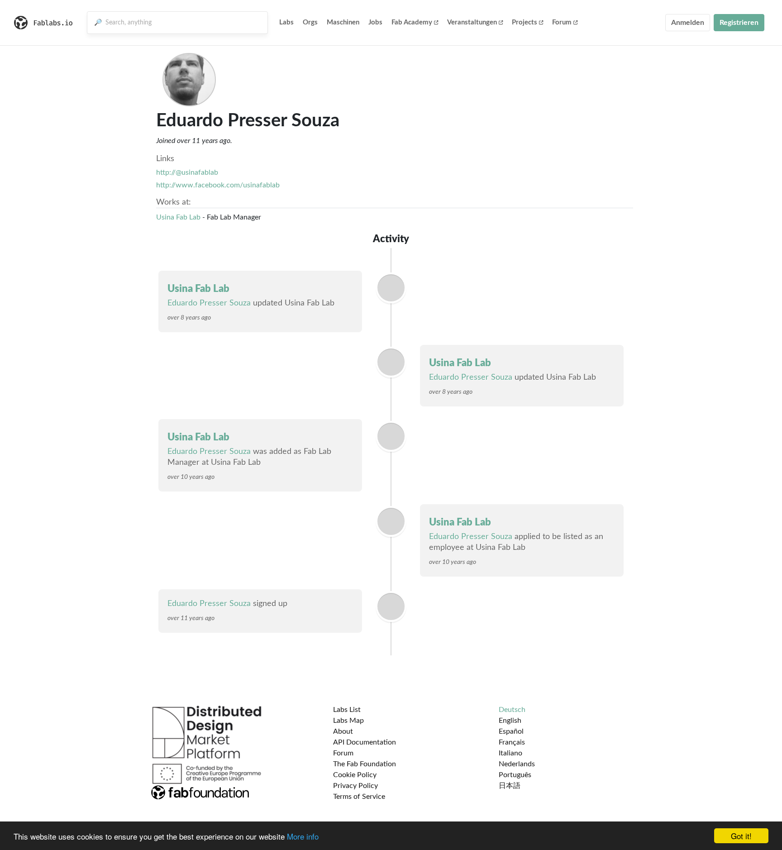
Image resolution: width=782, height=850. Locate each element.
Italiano (510, 753)
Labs (286, 22)
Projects (524, 22)
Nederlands (517, 764)
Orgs (310, 22)
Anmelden (687, 22)
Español (511, 731)
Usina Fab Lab (178, 217)
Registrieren (739, 22)
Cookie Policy (355, 774)
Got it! (741, 835)
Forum (562, 22)
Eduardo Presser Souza (209, 303)
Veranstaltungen (472, 22)
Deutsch (512, 709)
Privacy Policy (355, 785)
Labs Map (348, 720)
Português (515, 774)
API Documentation (364, 742)
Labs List (347, 709)
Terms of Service (359, 796)
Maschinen (343, 22)
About (343, 731)
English (510, 720)
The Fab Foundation (364, 764)
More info (303, 836)
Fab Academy (411, 22)
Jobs (375, 22)
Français (512, 742)
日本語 (509, 785)
